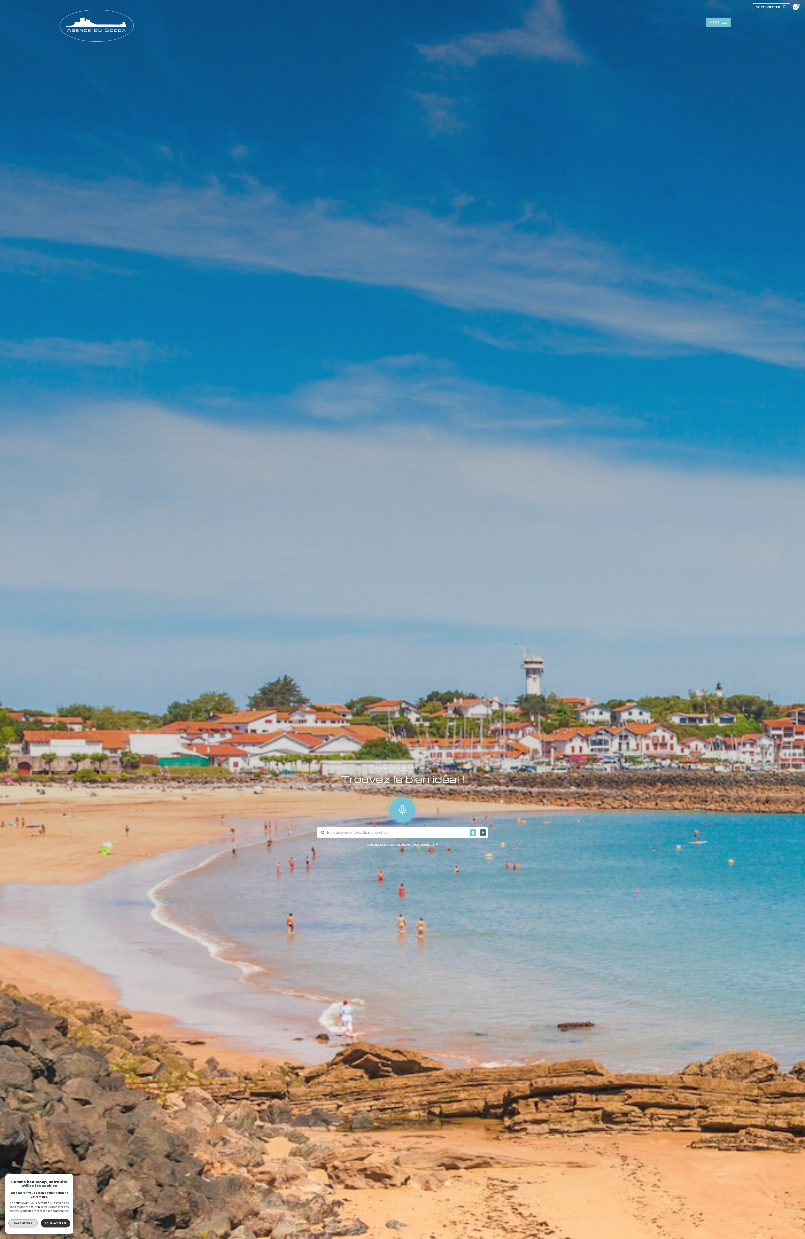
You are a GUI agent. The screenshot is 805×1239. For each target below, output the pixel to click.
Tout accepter (55, 1223)
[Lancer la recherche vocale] (402, 809)
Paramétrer (23, 1223)
